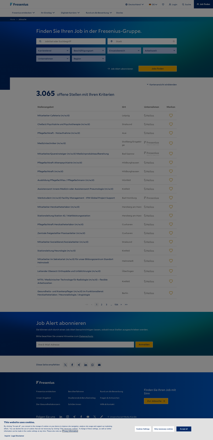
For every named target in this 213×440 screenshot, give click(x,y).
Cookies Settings (143, 429)
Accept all (184, 429)
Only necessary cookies (163, 429)
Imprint (7, 436)
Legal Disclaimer (17, 436)
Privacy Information (70, 431)
